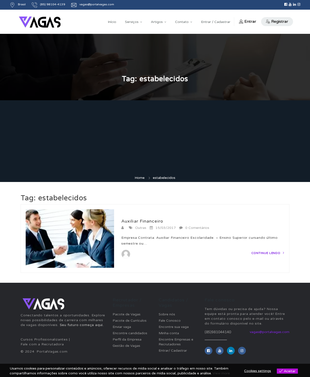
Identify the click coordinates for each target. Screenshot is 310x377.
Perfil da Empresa (127, 339)
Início (112, 22)
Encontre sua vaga (174, 327)
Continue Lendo (266, 253)
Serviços (132, 22)
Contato (182, 22)
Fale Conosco (170, 321)
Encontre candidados (130, 333)
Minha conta (169, 333)
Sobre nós (167, 314)
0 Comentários (197, 228)
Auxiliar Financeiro (142, 221)
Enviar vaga (122, 327)
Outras (140, 228)
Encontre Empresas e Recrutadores (176, 341)
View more (221, 373)
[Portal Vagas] (39, 22)
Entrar (250, 21)
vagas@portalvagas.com (269, 332)
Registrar (279, 21)
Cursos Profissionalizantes (44, 339)
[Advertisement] (155, 139)
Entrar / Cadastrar (215, 22)
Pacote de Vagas (126, 314)
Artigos (157, 22)
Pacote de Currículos (130, 321)
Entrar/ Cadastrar (173, 350)
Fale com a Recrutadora (42, 344)
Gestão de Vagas (126, 346)
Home (140, 178)
